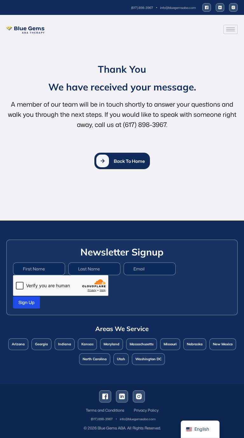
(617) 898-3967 (144, 124)
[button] (122, 160)
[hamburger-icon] (230, 29)
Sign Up (26, 302)
